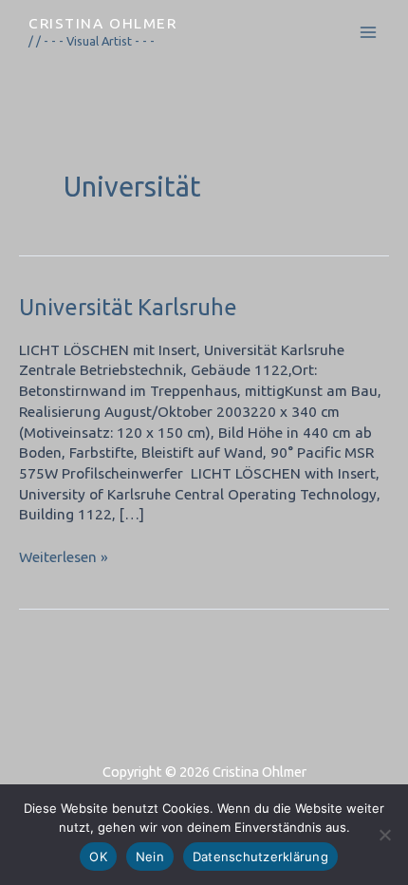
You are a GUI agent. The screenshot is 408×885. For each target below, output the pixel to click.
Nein (150, 856)
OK (98, 856)
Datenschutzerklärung (260, 856)
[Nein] (384, 834)
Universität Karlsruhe (128, 306)
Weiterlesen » (63, 556)
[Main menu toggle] (368, 32)
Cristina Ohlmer (102, 23)
